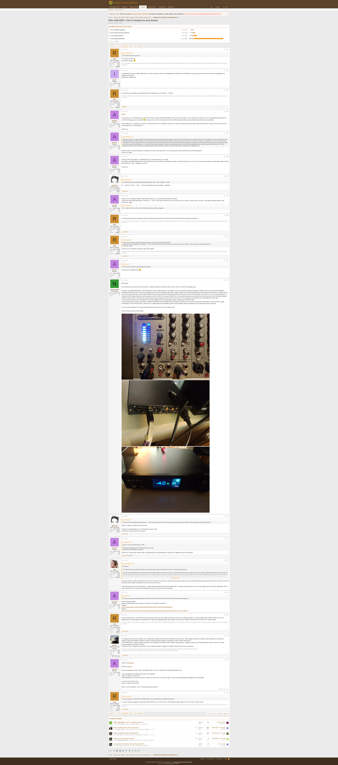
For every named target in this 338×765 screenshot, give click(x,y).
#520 (227, 693)
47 (135, 46)
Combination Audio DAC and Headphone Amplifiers (137, 729)
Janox (224, 734)
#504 (227, 111)
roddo (115, 724)
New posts (111, 9)
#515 (227, 560)
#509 (227, 215)
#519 (227, 660)
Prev (111, 46)
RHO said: (125, 264)
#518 (227, 636)
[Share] (224, 50)
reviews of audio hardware (140, 14)
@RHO (124, 114)
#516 (227, 592)
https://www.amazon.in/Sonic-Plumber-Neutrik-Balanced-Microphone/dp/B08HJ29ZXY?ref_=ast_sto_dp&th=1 (155, 611)
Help (225, 759)
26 (125, 46)
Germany (117, 577)
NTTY (115, 735)
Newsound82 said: (127, 563)
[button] (156, 6)
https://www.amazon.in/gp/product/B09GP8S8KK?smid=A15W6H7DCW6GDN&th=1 (147, 607)
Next (139, 46)
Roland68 (223, 729)
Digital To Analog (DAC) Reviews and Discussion (136, 724)
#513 (227, 516)
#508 (227, 195)
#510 (227, 236)
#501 (227, 49)
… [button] (117, 46)
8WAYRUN (177, 763)
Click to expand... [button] (175, 578)
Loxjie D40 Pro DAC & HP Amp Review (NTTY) (129, 744)
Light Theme (113, 759)
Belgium (118, 66)
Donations (162, 7)
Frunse (223, 740)
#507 (227, 176)
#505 (227, 133)
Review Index (134, 7)
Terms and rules (210, 759)
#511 (227, 260)
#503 (227, 90)
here (189, 14)
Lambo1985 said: (127, 53)
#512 (227, 280)
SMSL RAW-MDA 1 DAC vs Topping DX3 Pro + (129, 722)
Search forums (119, 9)
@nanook (131, 663)
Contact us (202, 759)
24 (119, 46)
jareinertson (222, 723)
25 (122, 46)
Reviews (124, 7)
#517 (227, 614)
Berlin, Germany (116, 656)
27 (128, 46)
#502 (227, 70)
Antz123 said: (126, 179)
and (128, 555)
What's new (151, 7)
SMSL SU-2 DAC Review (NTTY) (124, 739)
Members (171, 7)
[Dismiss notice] (228, 14)
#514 (227, 538)
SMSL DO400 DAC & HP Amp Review (126, 728)
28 (130, 46)
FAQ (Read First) (114, 7)
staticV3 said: (126, 205)
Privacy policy (219, 759)
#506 (227, 156)
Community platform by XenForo (160, 762)
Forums (142, 7)
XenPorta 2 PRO (162, 763)
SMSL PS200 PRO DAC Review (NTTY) (126, 733)
